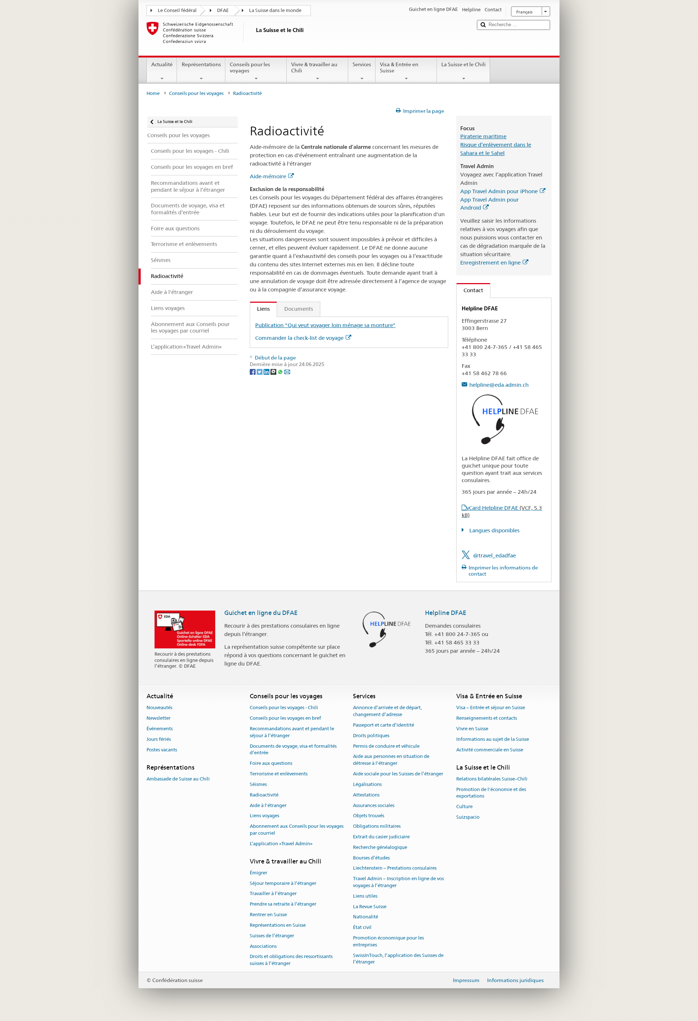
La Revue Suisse (369, 906)
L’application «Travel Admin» (281, 843)
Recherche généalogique (380, 847)
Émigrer (258, 872)
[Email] (287, 371)
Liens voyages (264, 816)
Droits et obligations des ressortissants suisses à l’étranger (291, 960)
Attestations (366, 795)
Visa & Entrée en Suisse (399, 67)
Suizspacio (468, 817)
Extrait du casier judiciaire (381, 836)
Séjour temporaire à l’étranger (283, 883)
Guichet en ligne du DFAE (261, 612)
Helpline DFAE (445, 612)
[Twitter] (260, 371)
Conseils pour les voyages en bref (285, 718)
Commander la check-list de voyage (299, 337)
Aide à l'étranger (268, 805)
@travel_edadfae (494, 555)
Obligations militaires (377, 826)
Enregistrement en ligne (490, 262)
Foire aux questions (271, 763)
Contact (470, 290)
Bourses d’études (371, 858)
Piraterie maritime (483, 136)
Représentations (201, 64)
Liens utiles (365, 896)
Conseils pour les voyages (250, 67)
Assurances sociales (373, 805)
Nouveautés (159, 708)
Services (362, 64)
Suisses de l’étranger (272, 935)
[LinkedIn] (267, 371)
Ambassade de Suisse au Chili (178, 779)
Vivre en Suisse (472, 728)
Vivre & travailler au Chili (314, 67)
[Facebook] (253, 371)
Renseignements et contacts (486, 718)
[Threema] (273, 371)
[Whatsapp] (280, 371)
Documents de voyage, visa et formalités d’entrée (293, 749)
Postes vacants (162, 749)
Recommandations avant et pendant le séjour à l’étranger (292, 732)
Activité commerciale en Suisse (489, 749)
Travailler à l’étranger (273, 894)
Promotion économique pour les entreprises (388, 941)
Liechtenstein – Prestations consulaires (395, 868)
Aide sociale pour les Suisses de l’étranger (398, 773)
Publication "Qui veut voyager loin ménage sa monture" (325, 325)
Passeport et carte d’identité (383, 725)
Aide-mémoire (268, 176)
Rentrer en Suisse (268, 914)
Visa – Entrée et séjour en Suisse (490, 708)
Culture (464, 806)
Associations (263, 946)
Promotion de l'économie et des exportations (491, 793)
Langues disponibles (494, 530)
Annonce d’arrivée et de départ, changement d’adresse (387, 711)
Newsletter (159, 718)
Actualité (162, 64)
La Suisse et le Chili (463, 64)
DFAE (223, 10)
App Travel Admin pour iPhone (499, 191)
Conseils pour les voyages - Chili (284, 708)
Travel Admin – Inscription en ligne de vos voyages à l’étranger (398, 882)
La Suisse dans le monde (275, 10)
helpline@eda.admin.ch (499, 384)
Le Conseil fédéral (177, 10)
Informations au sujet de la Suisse (492, 739)
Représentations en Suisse (278, 925)
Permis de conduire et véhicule (386, 746)
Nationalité (365, 917)
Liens (260, 308)
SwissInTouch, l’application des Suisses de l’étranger (398, 959)
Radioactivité (264, 795)
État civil (362, 927)
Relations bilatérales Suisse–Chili (491, 779)
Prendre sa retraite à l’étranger (283, 904)
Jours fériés (159, 739)
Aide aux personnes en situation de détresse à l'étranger (391, 760)
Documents (298, 308)
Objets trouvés (368, 816)
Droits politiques (371, 735)
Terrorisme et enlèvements (279, 773)
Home (153, 93)
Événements (160, 728)
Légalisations (367, 784)
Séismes (258, 784)
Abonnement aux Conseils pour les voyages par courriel (297, 829)
